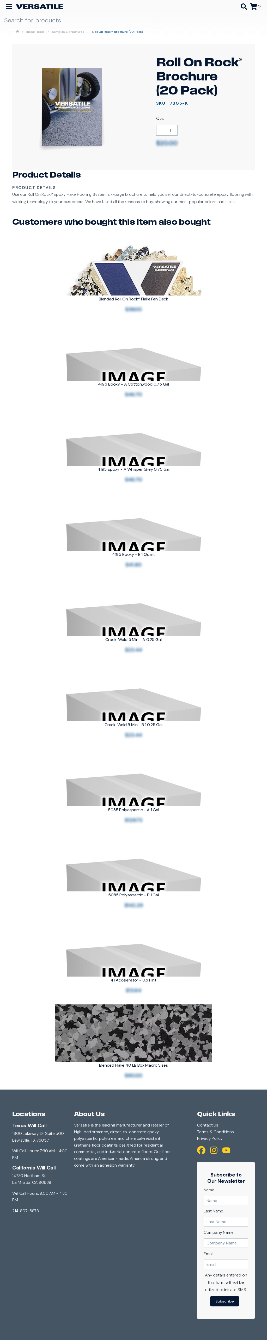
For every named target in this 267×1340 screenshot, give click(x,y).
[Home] (17, 32)
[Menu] (9, 6)
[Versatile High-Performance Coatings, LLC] (39, 6)
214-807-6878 (25, 1210)
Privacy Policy (210, 1138)
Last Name (213, 1211)
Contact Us (207, 1125)
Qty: (160, 118)
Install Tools (35, 32)
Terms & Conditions (215, 1132)
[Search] (244, 6)
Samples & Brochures (68, 32)
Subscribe (224, 1301)
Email (208, 1253)
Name (209, 1190)
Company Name (218, 1232)
